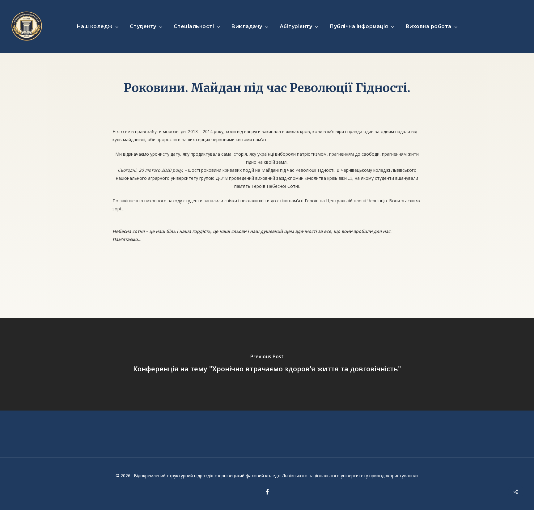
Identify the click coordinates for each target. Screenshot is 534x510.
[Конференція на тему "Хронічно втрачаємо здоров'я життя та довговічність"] (267, 364)
